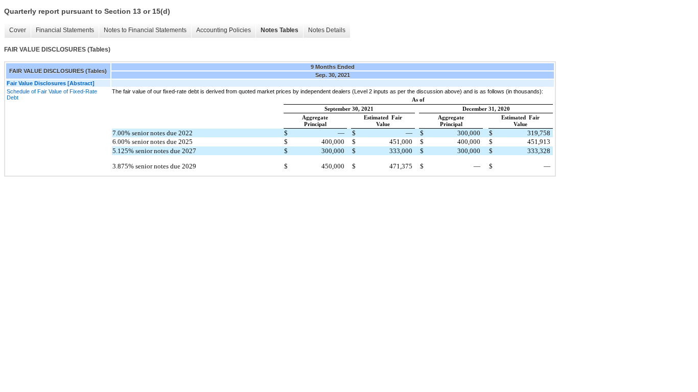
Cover (17, 30)
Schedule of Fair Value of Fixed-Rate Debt (52, 94)
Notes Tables (279, 30)
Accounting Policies (223, 30)
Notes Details (326, 30)
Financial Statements (65, 30)
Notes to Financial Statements (145, 30)
